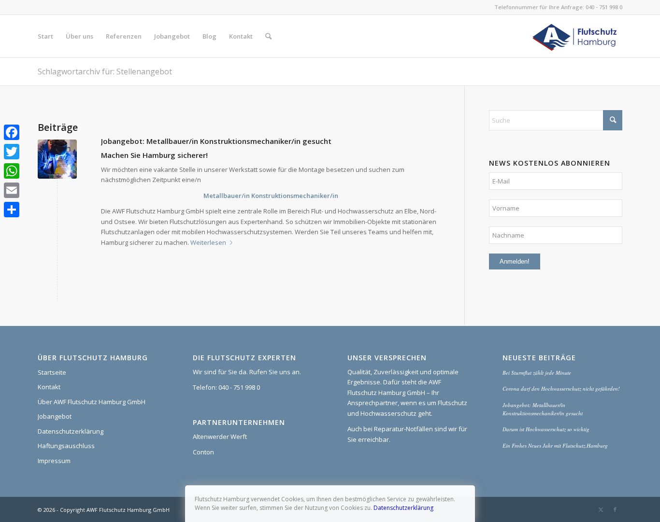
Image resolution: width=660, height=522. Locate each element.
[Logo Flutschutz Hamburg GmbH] (576, 36)
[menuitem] (45, 36)
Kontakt (49, 386)
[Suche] (268, 36)
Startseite (52, 372)
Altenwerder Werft (220, 436)
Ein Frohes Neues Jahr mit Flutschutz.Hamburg (555, 445)
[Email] (11, 190)
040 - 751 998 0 (604, 7)
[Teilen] (11, 209)
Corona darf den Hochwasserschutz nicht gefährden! (561, 388)
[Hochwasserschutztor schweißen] (57, 159)
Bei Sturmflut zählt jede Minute (536, 372)
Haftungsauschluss (66, 445)
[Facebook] (11, 132)
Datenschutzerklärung (70, 431)
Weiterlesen (208, 242)
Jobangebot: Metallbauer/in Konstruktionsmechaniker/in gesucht (216, 141)
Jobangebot (55, 416)
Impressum (54, 460)
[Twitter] (11, 151)
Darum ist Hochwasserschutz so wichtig (545, 429)
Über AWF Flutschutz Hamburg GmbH (91, 401)
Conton (203, 452)
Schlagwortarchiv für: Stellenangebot (105, 71)
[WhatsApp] (11, 171)
